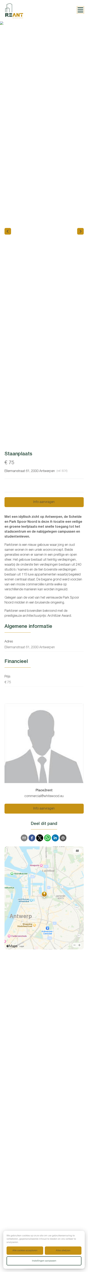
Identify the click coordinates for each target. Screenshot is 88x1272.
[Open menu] (80, 10)
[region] (44, 231)
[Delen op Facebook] (31, 837)
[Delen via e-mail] (24, 837)
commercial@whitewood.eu (44, 796)
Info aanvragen (44, 502)
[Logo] (21, 10)
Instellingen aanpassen (44, 1261)
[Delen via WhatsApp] (47, 837)
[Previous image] (8, 231)
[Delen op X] (39, 837)
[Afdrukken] (63, 837)
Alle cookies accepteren (24, 1250)
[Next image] (80, 231)
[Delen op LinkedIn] (55, 837)
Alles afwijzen (63, 1250)
